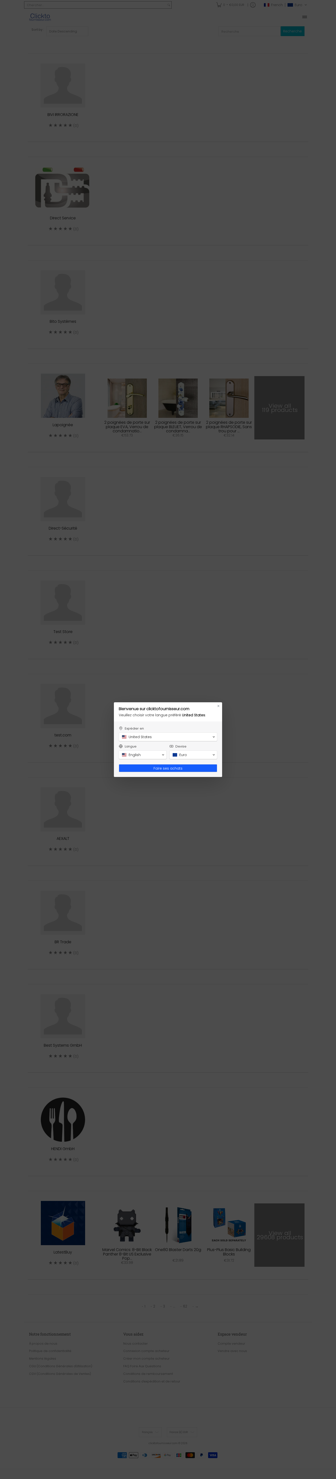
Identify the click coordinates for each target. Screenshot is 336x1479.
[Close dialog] (218, 706)
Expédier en (134, 728)
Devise (180, 746)
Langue (131, 746)
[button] (168, 736)
